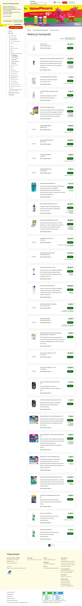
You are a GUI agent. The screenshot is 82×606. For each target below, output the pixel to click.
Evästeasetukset (10, 592)
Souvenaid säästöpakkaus (15, 41)
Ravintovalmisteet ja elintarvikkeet (14, 77)
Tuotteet (11, 33)
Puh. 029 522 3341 (56, 602)
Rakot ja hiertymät (15, 61)
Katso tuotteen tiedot (45, 48)
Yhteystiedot (11, 94)
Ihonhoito (12, 66)
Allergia (12, 46)
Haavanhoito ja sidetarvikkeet (16, 53)
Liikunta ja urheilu (14, 73)
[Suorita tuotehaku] (50, 1)
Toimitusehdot (10, 594)
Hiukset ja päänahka (14, 64)
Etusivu (10, 31)
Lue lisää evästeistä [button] (7, 16)
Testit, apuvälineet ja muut (15, 84)
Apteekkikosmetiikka (14, 48)
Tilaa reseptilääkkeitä (15, 27)
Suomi (72, 2)
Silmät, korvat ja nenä (14, 79)
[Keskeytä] (1, 25)
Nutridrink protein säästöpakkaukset (14, 39)
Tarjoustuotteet (13, 35)
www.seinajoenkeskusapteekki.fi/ (51, 568)
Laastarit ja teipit (14, 57)
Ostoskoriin (70, 62)
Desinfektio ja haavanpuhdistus (14, 56)
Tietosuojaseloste (11, 598)
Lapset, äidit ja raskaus (15, 71)
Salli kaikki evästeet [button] (18, 21)
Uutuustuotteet (13, 37)
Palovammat (13, 59)
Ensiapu (12, 51)
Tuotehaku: (32, 1)
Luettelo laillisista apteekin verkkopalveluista (17, 602)
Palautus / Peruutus (14, 92)
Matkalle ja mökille (14, 75)
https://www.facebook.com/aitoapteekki (16, 568)
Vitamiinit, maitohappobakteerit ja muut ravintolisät (16, 90)
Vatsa (12, 87)
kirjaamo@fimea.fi (47, 602)
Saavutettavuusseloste (12, 600)
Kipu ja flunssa (13, 70)
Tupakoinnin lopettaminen (15, 86)
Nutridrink (12, 43)
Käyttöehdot (10, 596)
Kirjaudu (64, 2)
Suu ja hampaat (13, 81)
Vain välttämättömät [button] (8, 21)
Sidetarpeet (13, 63)
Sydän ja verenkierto (14, 82)
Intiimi (12, 68)
